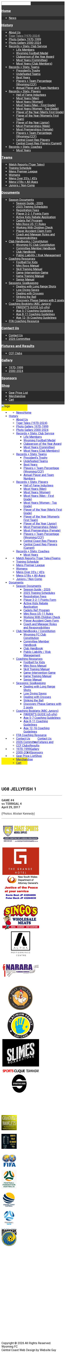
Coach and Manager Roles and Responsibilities (35, 236)
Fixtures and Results (17, 346)
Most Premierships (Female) (34, 129)
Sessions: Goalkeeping (23, 283)
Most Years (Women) (29, 101)
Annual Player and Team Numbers (37, 88)
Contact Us (10, 328)
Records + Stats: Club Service (28, 46)
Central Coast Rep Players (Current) (39, 143)
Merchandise (17, 396)
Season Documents (21, 200)
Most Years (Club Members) (34, 63)
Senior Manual (25, 279)
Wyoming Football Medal (32, 53)
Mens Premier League (23, 171)
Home (6, 11)
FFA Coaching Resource (24, 321)
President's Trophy (28, 70)
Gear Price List (18, 392)
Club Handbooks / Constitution (28, 241)
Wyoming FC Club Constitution (35, 245)
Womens (14, 175)
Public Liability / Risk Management (38, 255)
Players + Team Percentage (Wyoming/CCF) (34, 82)
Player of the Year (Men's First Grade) (40, 112)
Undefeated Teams (28, 74)
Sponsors (9, 378)
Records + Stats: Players (25, 91)
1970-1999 (16, 367)
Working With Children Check (34, 227)
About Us (15, 32)
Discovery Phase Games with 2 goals (40, 300)
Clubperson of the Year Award (35, 56)
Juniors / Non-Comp (22, 185)
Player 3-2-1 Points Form (32, 213)
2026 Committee (19, 339)
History (7, 25)
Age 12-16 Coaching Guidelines (36, 317)
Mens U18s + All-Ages (23, 182)
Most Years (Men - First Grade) (36, 105)
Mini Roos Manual (27, 265)
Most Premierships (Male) (33, 126)
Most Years (23, 150)
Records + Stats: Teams (24, 67)
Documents (10, 193)
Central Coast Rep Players (33, 140)
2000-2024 (16, 371)
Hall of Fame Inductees (31, 95)
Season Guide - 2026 (29, 203)
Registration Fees (27, 210)
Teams (6, 158)
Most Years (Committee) (31, 60)
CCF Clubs (15, 353)
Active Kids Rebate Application (36, 217)
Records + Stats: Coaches (25, 147)
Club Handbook (26, 252)
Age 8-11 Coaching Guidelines (35, 314)
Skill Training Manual (29, 269)
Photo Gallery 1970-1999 (25, 39)
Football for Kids (27, 262)
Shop (5, 386)
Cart (11, 399)
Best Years (23, 77)
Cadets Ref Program (29, 220)
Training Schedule (20, 168)
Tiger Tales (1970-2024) (24, 36)
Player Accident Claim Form (34, 231)
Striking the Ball (26, 297)
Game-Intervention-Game (32, 272)
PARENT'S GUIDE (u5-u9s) (33, 307)
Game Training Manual (30, 276)
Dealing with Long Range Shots (36, 286)
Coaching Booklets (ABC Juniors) (30, 304)
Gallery (6, 360)
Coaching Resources (22, 258)
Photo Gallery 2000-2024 (25, 43)
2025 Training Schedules (32, 206)
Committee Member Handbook (36, 248)
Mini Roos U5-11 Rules (31, 224)
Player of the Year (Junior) (32, 122)
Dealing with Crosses (30, 293)
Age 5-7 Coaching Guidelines (34, 310)
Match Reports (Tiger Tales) (27, 164)
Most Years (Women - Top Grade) (37, 108)
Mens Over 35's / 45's (23, 178)
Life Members (25, 49)
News (12, 18)
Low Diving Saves (27, 290)
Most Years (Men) (27, 98)
